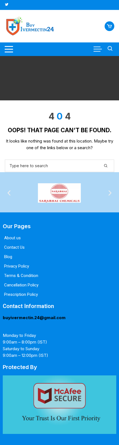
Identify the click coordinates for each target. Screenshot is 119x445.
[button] (9, 192)
